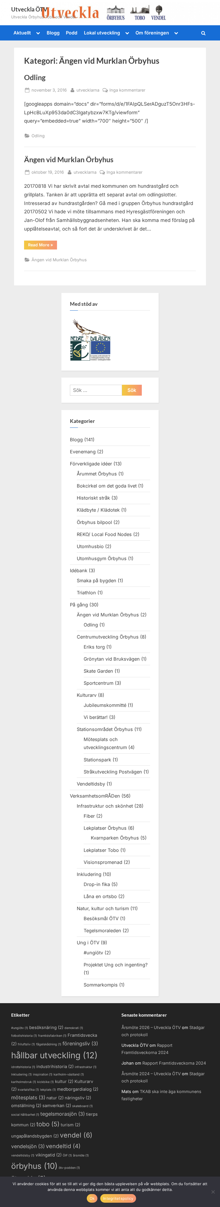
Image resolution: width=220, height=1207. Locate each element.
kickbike (45, 1082)
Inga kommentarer (127, 90)
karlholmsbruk (23, 1082)
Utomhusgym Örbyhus (102, 558)
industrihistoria (55, 1066)
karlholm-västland (69, 1074)
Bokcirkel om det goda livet (107, 486)
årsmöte (81, 1155)
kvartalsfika (28, 1090)
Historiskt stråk (93, 498)
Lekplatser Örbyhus (105, 828)
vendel (76, 1135)
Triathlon (86, 592)
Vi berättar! (96, 717)
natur (55, 1097)
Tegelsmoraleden (102, 930)
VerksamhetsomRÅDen (95, 796)
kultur (64, 1081)
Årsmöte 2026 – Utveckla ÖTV (151, 1027)
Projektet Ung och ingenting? (116, 965)
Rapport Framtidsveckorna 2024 (174, 1063)
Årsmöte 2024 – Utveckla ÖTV (151, 1073)
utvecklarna (87, 89)
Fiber (89, 816)
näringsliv (78, 1097)
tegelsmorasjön (62, 1114)
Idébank (78, 570)
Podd (71, 33)
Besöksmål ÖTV (101, 918)
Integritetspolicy (118, 1198)
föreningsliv (80, 1043)
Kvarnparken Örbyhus (115, 838)
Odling (35, 77)
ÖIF (67, 1155)
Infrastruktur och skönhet (105, 806)
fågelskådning (48, 1044)
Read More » (42, 245)
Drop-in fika (97, 884)
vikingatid (49, 1155)
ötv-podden (69, 1168)
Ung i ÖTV (88, 942)
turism (70, 1124)
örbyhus (34, 1166)
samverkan (56, 1105)
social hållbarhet (25, 1115)
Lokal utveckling (102, 33)
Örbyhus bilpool (94, 522)
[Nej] (213, 1192)
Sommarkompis (101, 985)
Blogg (53, 33)
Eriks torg (94, 647)
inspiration (42, 1074)
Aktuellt (22, 33)
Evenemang (83, 451)
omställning (26, 1105)
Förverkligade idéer (91, 464)
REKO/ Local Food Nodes (104, 534)
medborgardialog (77, 1089)
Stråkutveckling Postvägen (113, 772)
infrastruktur (86, 1067)
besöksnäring (46, 1027)
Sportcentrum (98, 683)
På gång (79, 605)
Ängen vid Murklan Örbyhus (68, 159)
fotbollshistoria (24, 1036)
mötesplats (28, 1097)
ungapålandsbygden (35, 1136)
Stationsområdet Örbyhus (105, 729)
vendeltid (63, 1146)
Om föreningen (152, 33)
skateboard (82, 1106)
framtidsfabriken (52, 1036)
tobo (48, 1124)
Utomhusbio (90, 546)
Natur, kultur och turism (103, 908)
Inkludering (89, 874)
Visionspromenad (103, 862)
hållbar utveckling (54, 1055)
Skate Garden (98, 671)
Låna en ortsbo (100, 896)
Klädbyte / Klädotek (98, 510)
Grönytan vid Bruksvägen (112, 659)
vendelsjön (28, 1146)
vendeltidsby (22, 1155)
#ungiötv (93, 952)
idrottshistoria (23, 1067)
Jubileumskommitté (105, 705)
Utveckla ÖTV (29, 9)
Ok (92, 1198)
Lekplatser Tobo (101, 850)
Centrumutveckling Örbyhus (108, 637)
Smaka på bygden (96, 580)
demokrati (73, 1028)
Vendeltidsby (91, 784)
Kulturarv (87, 695)
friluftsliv (26, 1044)
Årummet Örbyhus (97, 474)
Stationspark (97, 760)
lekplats (48, 1090)
